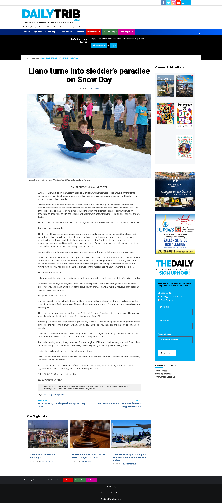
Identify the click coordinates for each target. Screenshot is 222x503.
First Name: (163, 306)
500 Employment (163, 373)
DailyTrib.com (94, 89)
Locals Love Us (93, 32)
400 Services (161, 370)
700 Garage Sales (163, 376)
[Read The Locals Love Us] (165, 113)
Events (79, 32)
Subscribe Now (98, 45)
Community (50, 32)
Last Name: (163, 320)
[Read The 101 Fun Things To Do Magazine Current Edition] (184, 86)
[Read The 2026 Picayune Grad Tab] (184, 115)
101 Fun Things (110, 32)
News (26, 32)
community (47, 394)
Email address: (165, 334)
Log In (113, 45)
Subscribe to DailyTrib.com (111, 493)
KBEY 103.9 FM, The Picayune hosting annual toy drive (61, 403)
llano (63, 394)
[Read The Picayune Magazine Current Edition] (165, 86)
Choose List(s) (165, 293)
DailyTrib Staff (87, 461)
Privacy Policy (111, 487)
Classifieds (66, 32)
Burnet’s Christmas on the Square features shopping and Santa (119, 403)
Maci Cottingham (129, 464)
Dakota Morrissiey (47, 461)
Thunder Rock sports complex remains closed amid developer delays (130, 457)
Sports (37, 32)
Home (28, 58)
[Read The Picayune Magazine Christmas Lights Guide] (184, 147)
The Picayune (125, 32)
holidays (56, 394)
